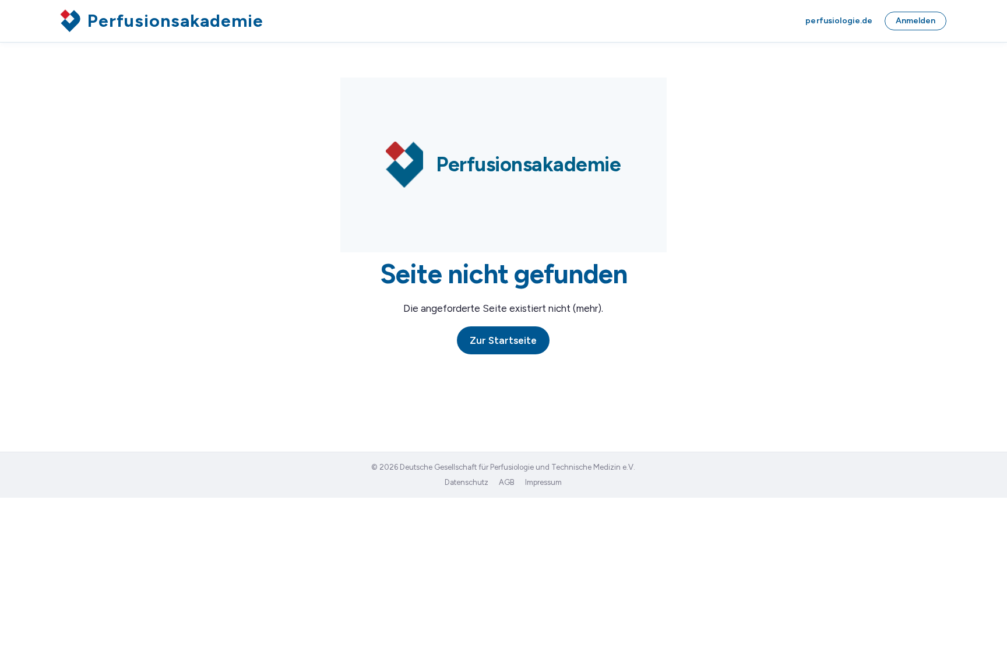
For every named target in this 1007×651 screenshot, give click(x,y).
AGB (507, 482)
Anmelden (915, 21)
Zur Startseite (503, 340)
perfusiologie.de (838, 21)
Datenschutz (466, 482)
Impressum (543, 482)
